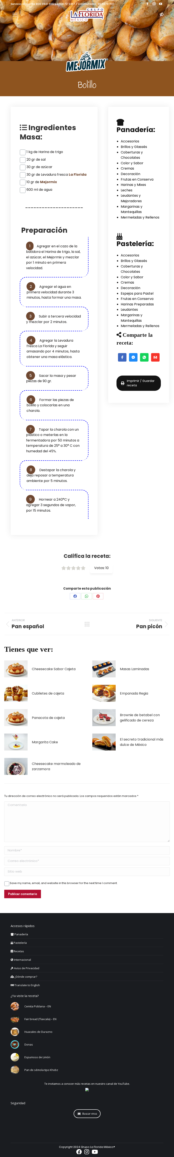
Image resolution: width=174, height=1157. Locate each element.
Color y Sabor (132, 163)
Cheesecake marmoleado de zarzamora (56, 766)
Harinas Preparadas (137, 304)
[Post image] (16, 668)
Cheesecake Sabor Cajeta (54, 669)
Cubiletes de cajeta (48, 693)
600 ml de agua (39, 189)
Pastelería (20, 943)
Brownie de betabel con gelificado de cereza (140, 718)
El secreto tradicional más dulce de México (141, 742)
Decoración (130, 173)
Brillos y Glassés (134, 146)
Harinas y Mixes (133, 184)
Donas (28, 1044)
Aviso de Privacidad (26, 968)
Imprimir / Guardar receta (140, 383)
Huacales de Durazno (38, 1032)
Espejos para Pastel (137, 293)
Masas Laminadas (134, 669)
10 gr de (42, 182)
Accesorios (130, 141)
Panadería (21, 934)
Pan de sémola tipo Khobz (41, 1070)
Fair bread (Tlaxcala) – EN (40, 1019)
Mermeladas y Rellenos (140, 217)
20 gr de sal (36, 159)
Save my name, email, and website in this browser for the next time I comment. (64, 883)
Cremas (127, 168)
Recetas (18, 951)
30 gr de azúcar (39, 166)
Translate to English (27, 985)
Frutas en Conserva (137, 179)
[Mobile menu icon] (15, 14)
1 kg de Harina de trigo (45, 151)
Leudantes (129, 309)
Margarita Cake (45, 742)
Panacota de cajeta (48, 717)
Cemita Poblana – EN (37, 1006)
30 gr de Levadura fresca (57, 174)
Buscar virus (89, 1113)
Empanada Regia (134, 693)
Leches (126, 190)
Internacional (22, 960)
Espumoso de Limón (37, 1057)
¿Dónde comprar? (25, 977)
